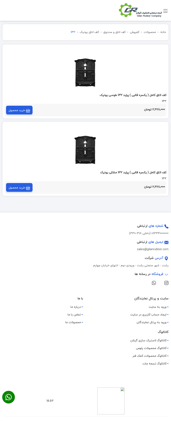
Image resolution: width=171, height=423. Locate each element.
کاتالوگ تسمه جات (154, 364)
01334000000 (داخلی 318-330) (148, 233)
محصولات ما (73, 322)
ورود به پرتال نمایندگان (151, 322)
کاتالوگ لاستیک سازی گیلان (148, 341)
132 (164, 101)
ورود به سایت (157, 307)
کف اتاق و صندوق (114, 32)
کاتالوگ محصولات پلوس (151, 348)
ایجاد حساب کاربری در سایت (148, 315)
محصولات (150, 32)
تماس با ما (74, 315)
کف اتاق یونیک (89, 32)
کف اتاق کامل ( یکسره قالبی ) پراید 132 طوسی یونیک (133, 95)
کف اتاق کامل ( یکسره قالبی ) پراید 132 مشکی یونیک (133, 172)
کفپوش (134, 32)
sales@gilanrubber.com (152, 249)
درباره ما (75, 307)
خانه (163, 32)
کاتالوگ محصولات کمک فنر (149, 356)
